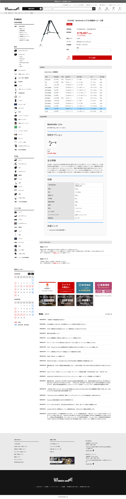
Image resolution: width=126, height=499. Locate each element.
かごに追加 (92, 58)
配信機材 (21, 81)
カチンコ (21, 138)
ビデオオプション (23, 223)
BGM (20, 127)
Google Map (89, 450)
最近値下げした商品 (24, 40)
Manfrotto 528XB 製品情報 (56, 230)
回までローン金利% (63, 1)
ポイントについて (18, 459)
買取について (17, 457)
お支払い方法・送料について (20, 446)
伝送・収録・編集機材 (24, 78)
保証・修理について (18, 454)
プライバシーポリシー (55, 486)
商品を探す (31, 9)
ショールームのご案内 (78, 5)
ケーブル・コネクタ (23, 131)
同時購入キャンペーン (25, 36)
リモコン (21, 100)
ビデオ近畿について (66, 5)
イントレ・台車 (22, 142)
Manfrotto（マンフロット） (84, 41)
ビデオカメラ (22, 54)
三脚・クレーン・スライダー (25, 89)
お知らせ (52, 451)
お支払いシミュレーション (114, 5)
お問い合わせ (39, 486)
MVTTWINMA (48, 87)
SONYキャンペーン (24, 34)
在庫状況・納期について (19, 449)
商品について (56, 253)
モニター (21, 186)
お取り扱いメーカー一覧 (91, 5)
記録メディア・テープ (24, 123)
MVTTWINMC (48, 92)
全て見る (108, 314)
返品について (56, 263)
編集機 (20, 175)
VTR (19, 167)
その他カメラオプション (24, 146)
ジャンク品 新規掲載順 (24, 257)
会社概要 (63, 486)
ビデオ (20, 219)
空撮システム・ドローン (24, 74)
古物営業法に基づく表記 (84, 486)
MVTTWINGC (48, 95)
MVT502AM (47, 106)
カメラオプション (23, 164)
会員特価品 (22, 30)
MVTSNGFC (47, 98)
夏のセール (22, 28)
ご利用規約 (46, 486)
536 (46, 85)
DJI (20, 64)
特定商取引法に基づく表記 (72, 486)
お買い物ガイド (102, 5)
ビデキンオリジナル (23, 50)
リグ (20, 97)
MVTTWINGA (48, 90)
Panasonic (22, 58)
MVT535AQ (47, 79)
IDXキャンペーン (23, 32)
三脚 (20, 183)
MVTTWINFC (48, 103)
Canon (21, 60)
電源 (20, 194)
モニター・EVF (22, 104)
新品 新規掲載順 (22, 149)
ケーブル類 (21, 250)
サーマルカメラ (22, 70)
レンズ (20, 85)
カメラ (20, 160)
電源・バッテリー (23, 119)
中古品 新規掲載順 (23, 201)
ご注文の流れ (17, 444)
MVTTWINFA (48, 100)
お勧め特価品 (22, 26)
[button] (41, 46)
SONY (21, 57)
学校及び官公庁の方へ (19, 462)
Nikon (21, 66)
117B (46, 111)
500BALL (77, 185)
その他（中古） (22, 198)
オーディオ (21, 108)
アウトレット (23, 38)
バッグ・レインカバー (24, 115)
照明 (20, 112)
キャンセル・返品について (20, 451)
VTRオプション (22, 171)
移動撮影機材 (22, 93)
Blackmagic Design (24, 62)
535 (46, 82)
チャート (21, 134)
